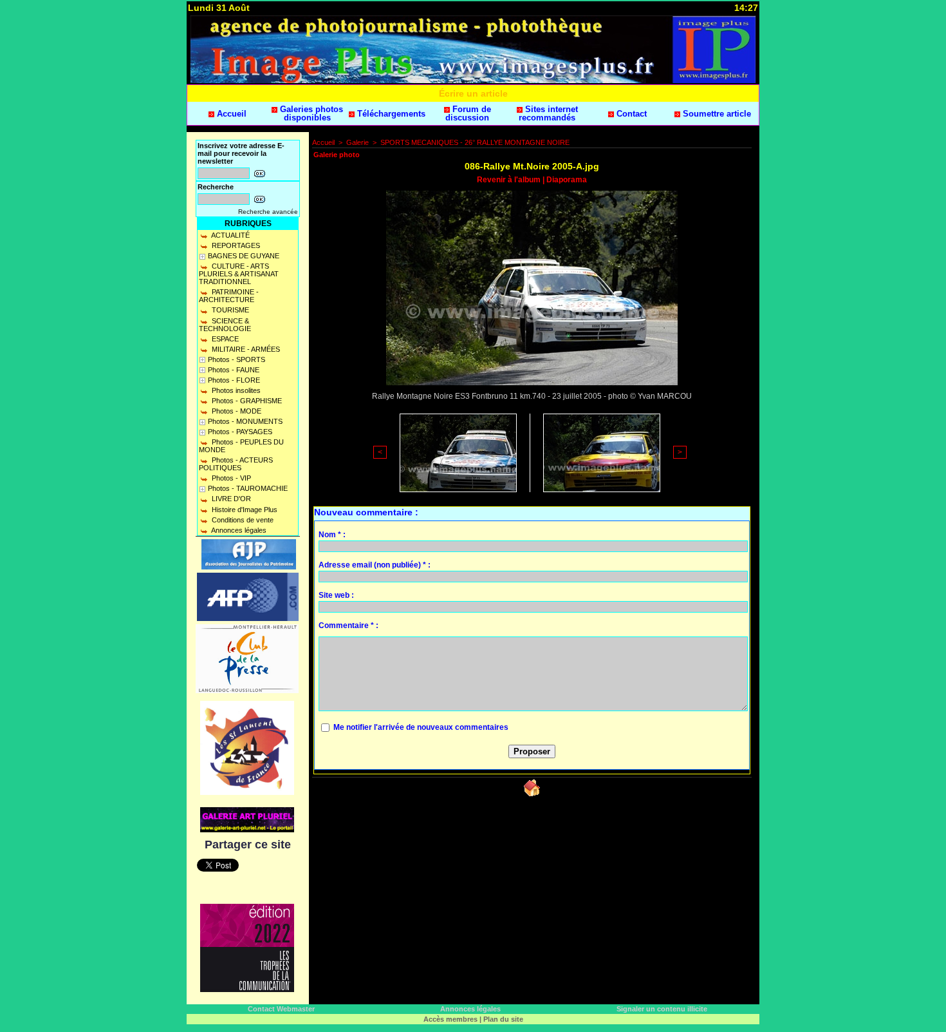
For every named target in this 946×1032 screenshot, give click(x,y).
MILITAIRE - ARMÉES (245, 349)
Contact (630, 114)
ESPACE (224, 339)
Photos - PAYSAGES (240, 431)
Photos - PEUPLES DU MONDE (241, 446)
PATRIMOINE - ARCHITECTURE (229, 295)
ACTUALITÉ (230, 235)
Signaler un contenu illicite (662, 1009)
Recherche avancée (268, 211)
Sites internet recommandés (548, 113)
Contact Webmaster (281, 1009)
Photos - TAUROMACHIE (248, 488)
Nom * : (332, 534)
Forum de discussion (468, 113)
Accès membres (450, 1019)
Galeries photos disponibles (310, 113)
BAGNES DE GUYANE (243, 256)
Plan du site (503, 1019)
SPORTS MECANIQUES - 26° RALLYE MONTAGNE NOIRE (475, 142)
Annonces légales (238, 530)
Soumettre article (715, 114)
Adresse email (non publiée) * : (375, 564)
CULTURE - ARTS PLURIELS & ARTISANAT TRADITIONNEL (239, 273)
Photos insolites (235, 390)
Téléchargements (390, 114)
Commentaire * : (348, 625)
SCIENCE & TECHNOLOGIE (225, 324)
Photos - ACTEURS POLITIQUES (236, 464)
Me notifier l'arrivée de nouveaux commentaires (420, 727)
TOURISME (229, 310)
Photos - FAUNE (233, 370)
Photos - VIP (230, 478)
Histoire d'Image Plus (243, 509)
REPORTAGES (235, 245)
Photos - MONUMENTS (245, 421)
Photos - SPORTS (236, 359)
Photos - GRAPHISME (246, 401)
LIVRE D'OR (230, 498)
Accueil (230, 114)
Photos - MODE (235, 411)
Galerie (357, 142)
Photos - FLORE (234, 380)
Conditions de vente (242, 520)
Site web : (336, 595)
